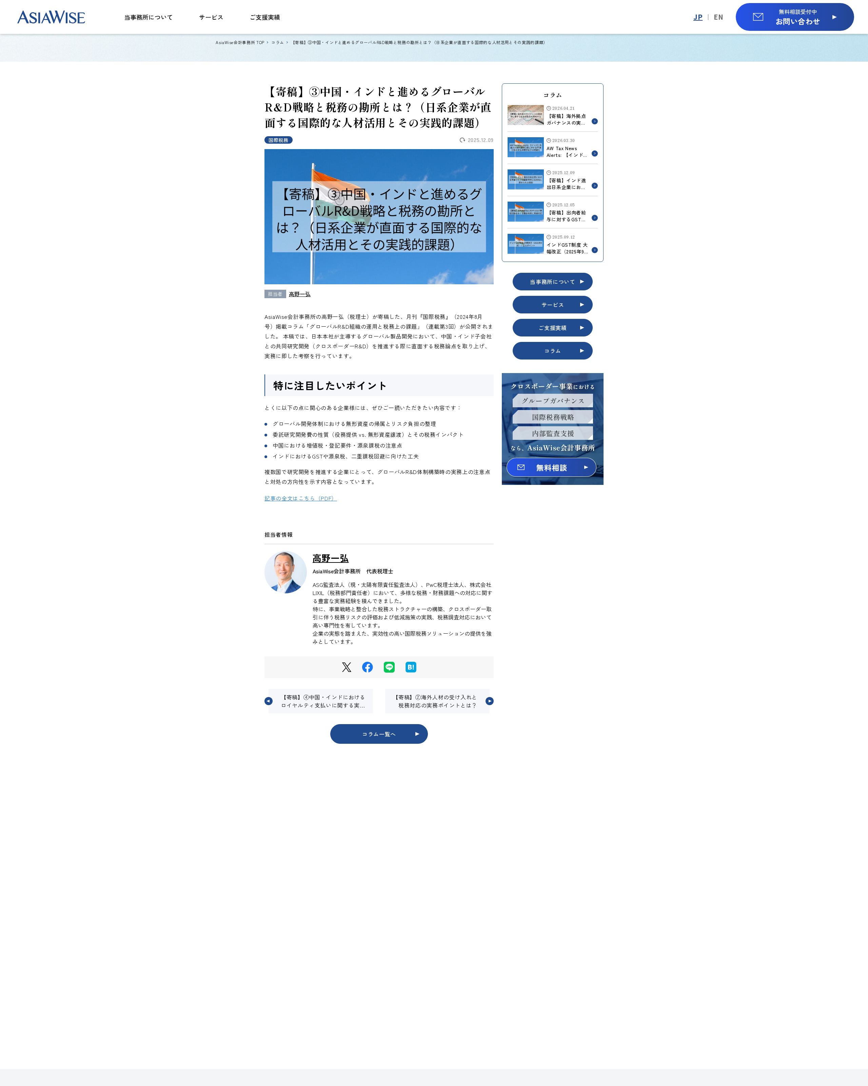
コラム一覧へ (379, 734)
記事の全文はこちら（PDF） (300, 498)
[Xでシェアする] (346, 667)
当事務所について (148, 17)
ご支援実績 (265, 17)
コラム (552, 351)
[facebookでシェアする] (367, 667)
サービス (211, 17)
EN (718, 17)
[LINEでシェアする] (389, 667)
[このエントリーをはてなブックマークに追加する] (411, 667)
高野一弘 (300, 294)
